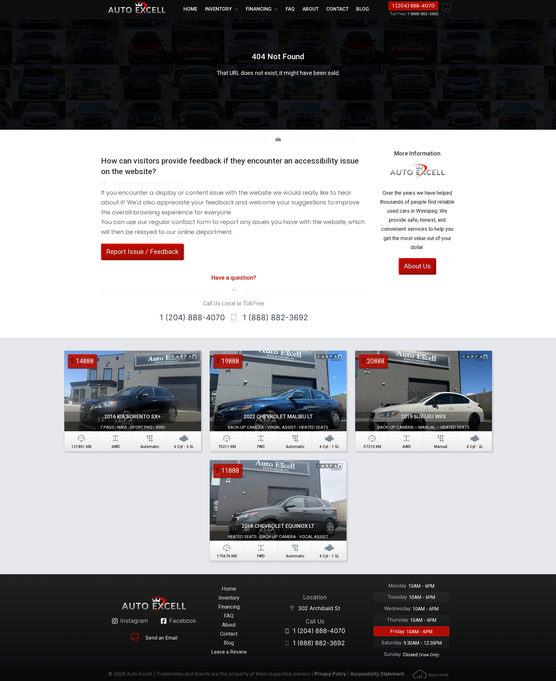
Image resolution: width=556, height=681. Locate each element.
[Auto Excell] (136, 9)
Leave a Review (229, 652)
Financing (259, 9)
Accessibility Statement (377, 674)
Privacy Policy (330, 674)
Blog (362, 9)
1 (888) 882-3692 (414, 13)
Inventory (218, 9)
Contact (337, 9)
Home (190, 9)
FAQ (290, 9)
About (310, 9)
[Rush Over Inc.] (430, 673)
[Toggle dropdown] (238, 9)
